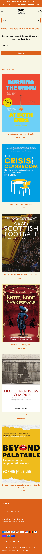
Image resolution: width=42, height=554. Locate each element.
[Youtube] (14, 542)
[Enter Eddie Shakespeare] (21, 313)
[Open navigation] (7, 10)
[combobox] (21, 20)
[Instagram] (6, 542)
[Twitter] (10, 542)
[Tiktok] (18, 542)
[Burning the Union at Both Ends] (21, 103)
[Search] (38, 20)
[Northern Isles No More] (21, 383)
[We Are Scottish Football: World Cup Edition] (21, 243)
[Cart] (41, 11)
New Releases (9, 69)
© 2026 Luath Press (9, 547)
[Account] (38, 11)
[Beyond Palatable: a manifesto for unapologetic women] (21, 454)
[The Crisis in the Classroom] (21, 173)
